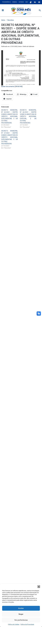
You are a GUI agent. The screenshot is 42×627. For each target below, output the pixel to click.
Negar (21, 614)
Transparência (6, 2)
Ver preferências (21, 620)
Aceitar (21, 608)
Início (3, 20)
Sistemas (21, 2)
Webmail (14, 2)
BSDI (27, 2)
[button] (39, 586)
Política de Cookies (13, 624)
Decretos (10, 20)
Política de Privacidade (27, 624)
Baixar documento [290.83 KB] (12, 86)
